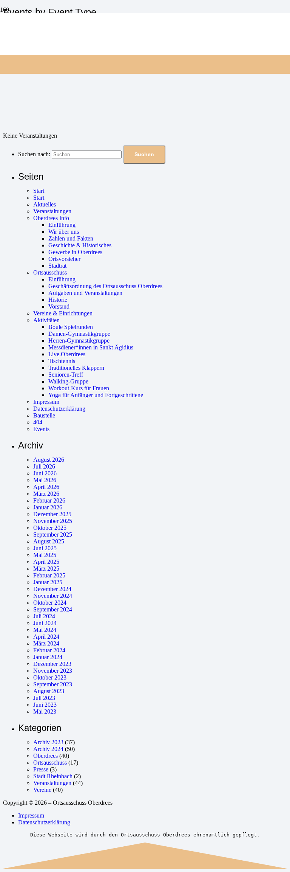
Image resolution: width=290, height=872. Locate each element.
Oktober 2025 (49, 527)
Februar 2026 (49, 500)
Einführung (62, 225)
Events (41, 429)
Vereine (42, 790)
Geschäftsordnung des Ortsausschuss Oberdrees (105, 286)
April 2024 (46, 636)
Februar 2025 (49, 575)
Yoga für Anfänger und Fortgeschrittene (95, 395)
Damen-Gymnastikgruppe (79, 333)
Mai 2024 (44, 630)
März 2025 (46, 568)
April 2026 (46, 487)
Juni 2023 (45, 704)
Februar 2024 (49, 650)
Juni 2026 (45, 473)
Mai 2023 (44, 711)
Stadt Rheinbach (52, 776)
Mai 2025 (44, 555)
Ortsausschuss (50, 272)
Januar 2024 (47, 657)
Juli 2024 (44, 616)
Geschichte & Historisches (79, 245)
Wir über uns (63, 231)
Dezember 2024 (52, 589)
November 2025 (52, 521)
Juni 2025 (45, 548)
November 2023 (52, 670)
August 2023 (48, 691)
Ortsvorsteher (64, 259)
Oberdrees (45, 756)
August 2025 (48, 541)
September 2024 (52, 609)
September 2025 (52, 534)
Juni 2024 (45, 623)
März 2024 (46, 643)
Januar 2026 (47, 507)
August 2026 (48, 459)
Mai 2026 (44, 480)
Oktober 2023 (49, 677)
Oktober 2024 (49, 602)
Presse (40, 769)
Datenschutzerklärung (59, 408)
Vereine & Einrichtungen (63, 313)
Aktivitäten (46, 320)
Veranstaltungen (52, 211)
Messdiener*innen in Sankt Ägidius (90, 347)
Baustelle (44, 415)
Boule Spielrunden (70, 327)
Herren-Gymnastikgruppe (79, 340)
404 (37, 422)
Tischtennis (61, 361)
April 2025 (46, 562)
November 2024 (52, 596)
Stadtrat (57, 265)
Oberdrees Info (51, 218)
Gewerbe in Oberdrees (75, 252)
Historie (57, 299)
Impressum (46, 402)
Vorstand (58, 306)
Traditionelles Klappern (76, 368)
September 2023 (52, 684)
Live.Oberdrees (66, 354)
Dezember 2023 (52, 664)
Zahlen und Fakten (70, 238)
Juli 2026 (44, 466)
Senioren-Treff (65, 374)
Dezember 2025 (52, 514)
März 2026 (46, 493)
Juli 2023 (44, 698)
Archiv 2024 (48, 749)
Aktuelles (44, 204)
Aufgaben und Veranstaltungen (85, 293)
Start (38, 191)
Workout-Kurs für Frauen (78, 388)
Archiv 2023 (48, 742)
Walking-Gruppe (68, 381)
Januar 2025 (47, 582)
